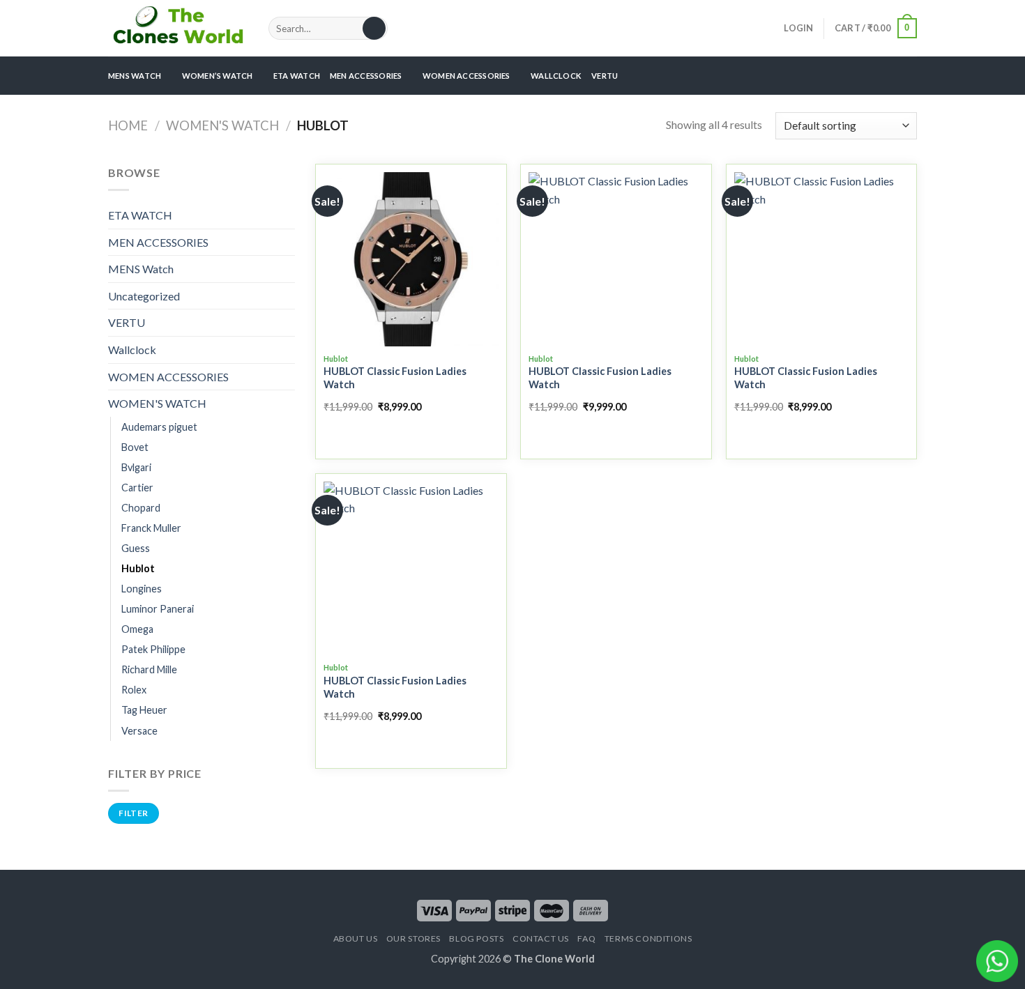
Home (128, 125)
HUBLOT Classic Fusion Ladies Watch (395, 377)
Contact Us (540, 938)
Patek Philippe (153, 649)
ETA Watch (296, 75)
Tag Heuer (144, 710)
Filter (133, 813)
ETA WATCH (140, 215)
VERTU (604, 75)
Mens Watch (134, 75)
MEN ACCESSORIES (366, 75)
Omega (137, 629)
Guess (135, 548)
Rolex (133, 690)
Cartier (137, 487)
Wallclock (556, 75)
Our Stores (413, 938)
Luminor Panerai (157, 609)
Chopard (140, 508)
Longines (141, 589)
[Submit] (374, 28)
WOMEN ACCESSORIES (466, 75)
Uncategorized (144, 295)
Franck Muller (151, 528)
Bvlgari (136, 467)
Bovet (135, 447)
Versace (139, 731)
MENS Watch (141, 268)
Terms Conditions (648, 938)
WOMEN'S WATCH (222, 125)
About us (355, 938)
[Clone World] (178, 27)
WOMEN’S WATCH (217, 75)
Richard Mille (149, 669)
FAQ (586, 938)
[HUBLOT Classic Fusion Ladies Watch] (411, 259)
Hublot (138, 568)
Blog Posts (476, 938)
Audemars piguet (159, 427)
